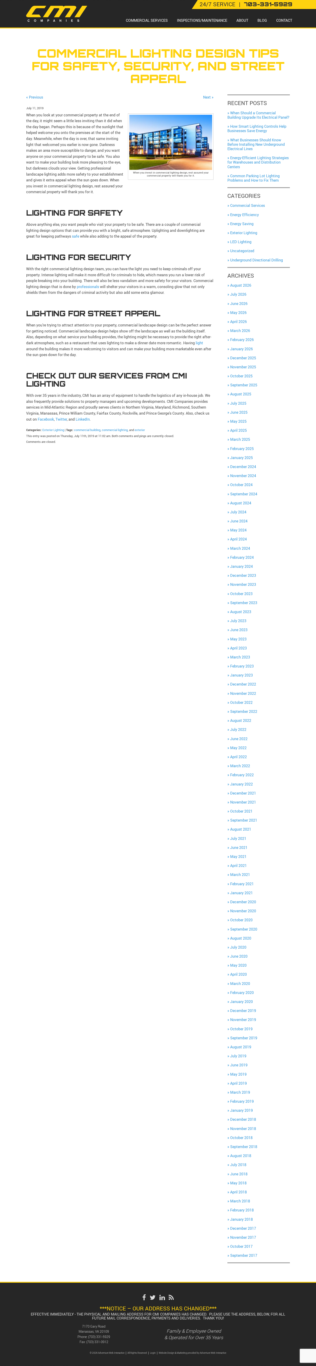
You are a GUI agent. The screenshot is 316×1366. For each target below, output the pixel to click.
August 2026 (240, 285)
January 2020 (241, 1001)
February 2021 (242, 883)
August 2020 (240, 938)
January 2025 (241, 457)
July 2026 (238, 294)
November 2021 (243, 802)
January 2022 (241, 784)
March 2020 (240, 983)
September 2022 (243, 711)
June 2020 (239, 956)
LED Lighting (240, 241)
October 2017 (241, 1246)
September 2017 (243, 1255)
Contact (284, 20)
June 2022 (239, 738)
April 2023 (238, 648)
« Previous (34, 97)
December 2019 (243, 1010)
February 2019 (242, 1101)
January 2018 (241, 1219)
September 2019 (243, 1037)
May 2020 (238, 965)
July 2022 (238, 729)
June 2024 (239, 521)
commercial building (87, 430)
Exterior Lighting (53, 430)
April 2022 (238, 756)
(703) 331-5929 (99, 1337)
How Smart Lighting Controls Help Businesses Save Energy (256, 128)
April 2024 (238, 539)
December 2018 (243, 1119)
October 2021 (241, 811)
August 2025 (240, 394)
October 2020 (241, 919)
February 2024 (242, 557)
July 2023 (238, 620)
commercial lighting (115, 430)
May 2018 (238, 1183)
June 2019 (239, 1065)
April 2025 (238, 430)
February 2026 (242, 339)
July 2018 (238, 1164)
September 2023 (243, 602)
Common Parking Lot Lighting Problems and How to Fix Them (253, 178)
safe (76, 236)
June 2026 (239, 303)
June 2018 (239, 1174)
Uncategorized (242, 250)
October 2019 (241, 1028)
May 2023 (238, 639)
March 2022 (240, 765)
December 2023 (243, 575)
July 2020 (238, 947)
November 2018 (243, 1128)
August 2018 (240, 1155)
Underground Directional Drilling (256, 260)
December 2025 (243, 357)
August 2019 (240, 1046)
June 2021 (239, 847)
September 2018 (243, 1146)
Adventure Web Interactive (213, 1352)
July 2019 (238, 1056)
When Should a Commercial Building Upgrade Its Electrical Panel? (258, 115)
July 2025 (238, 403)
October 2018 (241, 1137)
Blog (262, 20)
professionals (88, 286)
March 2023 (240, 657)
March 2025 (240, 439)
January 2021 (241, 892)
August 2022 (240, 720)
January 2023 (241, 675)
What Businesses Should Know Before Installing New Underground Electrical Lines (256, 144)
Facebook (46, 419)
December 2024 (243, 466)
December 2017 (243, 1228)
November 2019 (243, 1019)
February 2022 (242, 774)
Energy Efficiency (244, 214)
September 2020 (243, 929)
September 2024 (243, 494)
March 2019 (240, 1092)
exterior (140, 430)
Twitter (61, 419)
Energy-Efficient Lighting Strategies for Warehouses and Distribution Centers (258, 162)
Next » (208, 97)
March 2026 (240, 330)
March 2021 (240, 874)
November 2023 (243, 584)
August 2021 (240, 829)
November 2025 (243, 366)
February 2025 (242, 448)
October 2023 (241, 593)
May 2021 (238, 856)
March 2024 (240, 548)
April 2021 (238, 865)
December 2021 (243, 793)
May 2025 (238, 421)
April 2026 (238, 321)
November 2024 (243, 475)
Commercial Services (147, 20)
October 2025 (241, 376)
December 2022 (243, 684)
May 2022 (238, 747)
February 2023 (242, 666)
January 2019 (241, 1110)
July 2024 (238, 512)
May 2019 (238, 1074)
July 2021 (238, 838)
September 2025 (243, 385)
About (242, 20)
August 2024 (240, 503)
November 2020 (243, 910)
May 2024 (238, 530)
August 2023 (240, 611)
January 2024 (241, 566)
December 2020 (243, 901)
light (199, 342)
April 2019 (238, 1083)
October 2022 (241, 702)
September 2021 (243, 820)
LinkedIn (82, 419)
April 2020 (238, 974)
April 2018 (238, 1192)
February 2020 (242, 992)
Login (153, 1352)
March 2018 (240, 1201)
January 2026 (241, 348)
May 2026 (238, 312)
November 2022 (243, 693)
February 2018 (242, 1210)
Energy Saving (242, 223)
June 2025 (239, 412)
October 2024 (241, 484)
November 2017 (243, 1237)
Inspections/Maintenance (202, 20)
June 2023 (239, 629)
